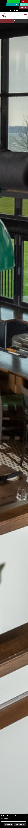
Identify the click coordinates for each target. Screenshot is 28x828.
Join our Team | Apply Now (12, 4)
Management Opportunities (13, 1)
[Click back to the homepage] (3, 15)
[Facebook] (10, 10)
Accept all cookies (19, 824)
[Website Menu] (25, 15)
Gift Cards (24, 1)
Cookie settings (8, 824)
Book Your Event (5, 20)
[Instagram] (14, 10)
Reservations (23, 4)
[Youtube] (17, 10)
